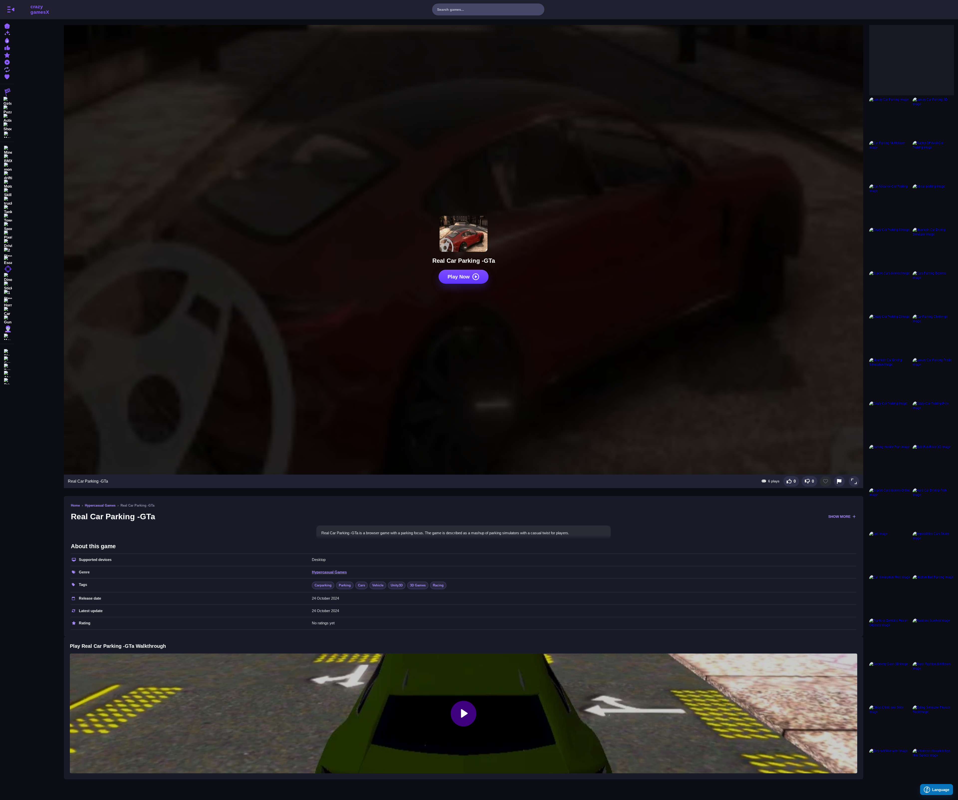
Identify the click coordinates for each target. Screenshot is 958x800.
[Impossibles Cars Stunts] (933, 552)
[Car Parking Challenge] (933, 335)
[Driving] (7, 243)
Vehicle (377, 585)
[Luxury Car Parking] (890, 118)
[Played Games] (7, 61)
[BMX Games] (7, 158)
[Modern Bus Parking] (933, 595)
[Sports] (7, 226)
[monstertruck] (7, 167)
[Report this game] (839, 481)
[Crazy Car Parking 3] (890, 248)
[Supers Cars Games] (890, 291)
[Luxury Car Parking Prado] (933, 378)
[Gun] (7, 320)
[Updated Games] (7, 69)
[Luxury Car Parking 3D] (933, 118)
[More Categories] (7, 134)
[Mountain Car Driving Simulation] (890, 378)
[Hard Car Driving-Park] (933, 509)
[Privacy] (7, 380)
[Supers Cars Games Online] (890, 509)
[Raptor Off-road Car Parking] (933, 161)
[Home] (7, 25)
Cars (361, 585)
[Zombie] (7, 328)
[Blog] (7, 351)
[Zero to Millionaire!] (890, 769)
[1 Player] (7, 294)
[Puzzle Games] (7, 109)
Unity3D (397, 585)
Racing (438, 585)
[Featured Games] (7, 54)
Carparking (323, 585)
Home (75, 505)
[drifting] (7, 175)
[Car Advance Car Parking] (890, 205)
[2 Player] (7, 252)
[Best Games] (7, 40)
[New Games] (7, 32)
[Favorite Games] (7, 76)
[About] (7, 373)
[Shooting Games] (7, 126)
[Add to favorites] (825, 481)
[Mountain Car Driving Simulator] (933, 248)
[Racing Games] (7, 92)
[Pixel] (7, 235)
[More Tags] (7, 336)
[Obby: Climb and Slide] (890, 726)
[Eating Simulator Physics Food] (933, 726)
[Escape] (7, 260)
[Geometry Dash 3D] (890, 682)
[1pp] (890, 552)
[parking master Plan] (890, 465)
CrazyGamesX (38, 9)
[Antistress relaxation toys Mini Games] (933, 769)
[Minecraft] (7, 150)
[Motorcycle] (7, 184)
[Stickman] (7, 286)
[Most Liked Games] (7, 47)
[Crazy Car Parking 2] (890, 335)
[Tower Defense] (7, 218)
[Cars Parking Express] (933, 291)
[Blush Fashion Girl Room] (933, 682)
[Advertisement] (906, 56)
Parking (345, 585)
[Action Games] (7, 118)
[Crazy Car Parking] (890, 422)
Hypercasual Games (100, 505)
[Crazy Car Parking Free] (933, 422)
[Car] (7, 311)
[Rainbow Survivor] (933, 639)
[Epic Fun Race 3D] (933, 465)
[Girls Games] (7, 101)
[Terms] (7, 366)
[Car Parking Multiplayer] (890, 161)
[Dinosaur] (7, 277)
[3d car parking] (933, 205)
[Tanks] (7, 209)
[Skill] (7, 192)
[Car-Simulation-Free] (890, 595)
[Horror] (7, 303)
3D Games (418, 585)
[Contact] (7, 359)
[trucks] (7, 201)
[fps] (7, 269)
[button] (854, 481)
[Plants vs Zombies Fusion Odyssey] (890, 639)
